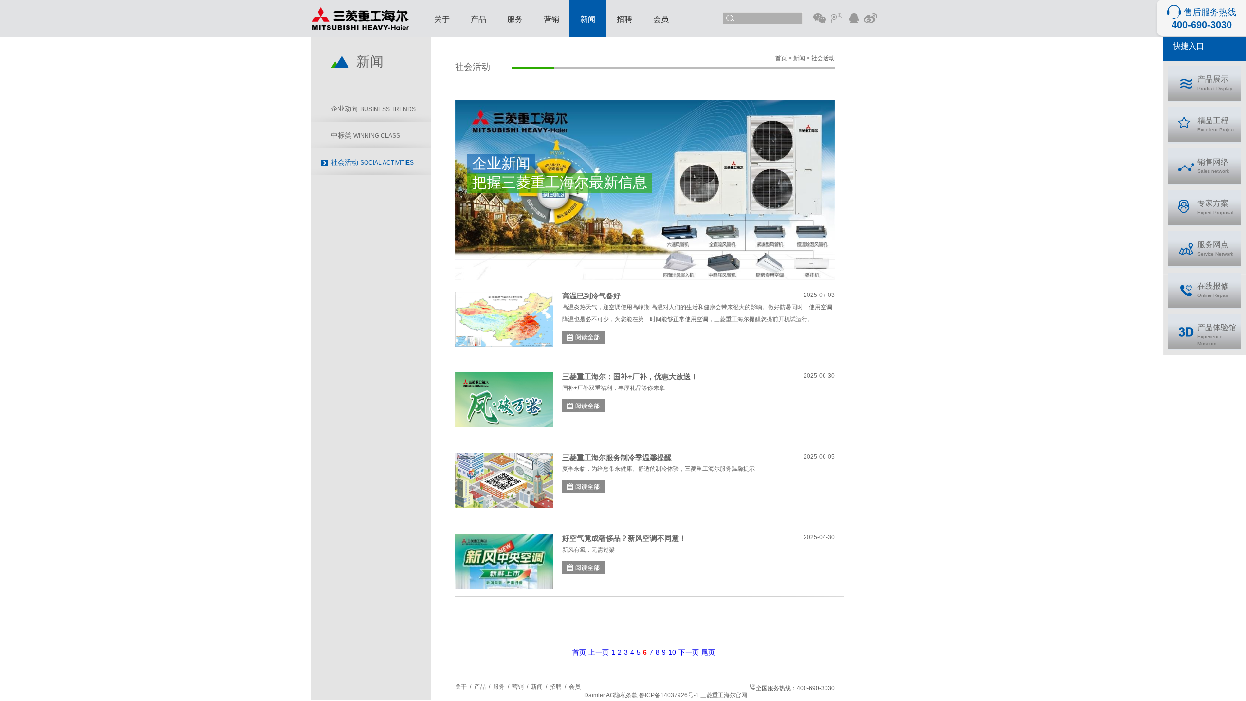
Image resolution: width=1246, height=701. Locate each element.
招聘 (624, 19)
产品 (478, 19)
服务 (515, 19)
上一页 (598, 652)
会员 (661, 19)
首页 (579, 652)
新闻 (588, 19)
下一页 (688, 652)
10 (672, 652)
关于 (442, 19)
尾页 (708, 652)
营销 (551, 19)
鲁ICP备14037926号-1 (669, 695)
